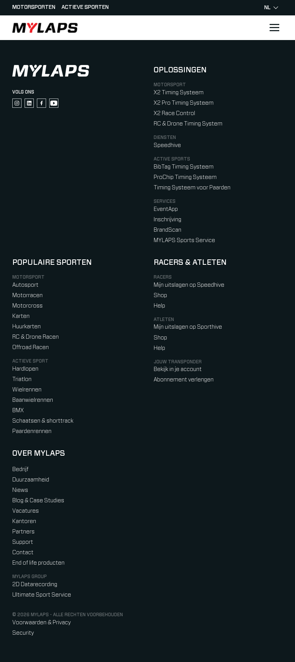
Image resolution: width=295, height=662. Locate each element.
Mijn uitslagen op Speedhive (189, 285)
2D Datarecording (34, 584)
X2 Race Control (174, 113)
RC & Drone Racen (35, 337)
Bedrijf (20, 469)
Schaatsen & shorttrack (42, 421)
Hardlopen (25, 369)
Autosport (25, 285)
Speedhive (167, 145)
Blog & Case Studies (38, 500)
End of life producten (38, 563)
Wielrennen (26, 390)
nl (267, 7)
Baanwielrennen (32, 400)
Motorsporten (33, 7)
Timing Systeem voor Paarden (192, 188)
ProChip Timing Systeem (185, 177)
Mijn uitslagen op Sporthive (188, 327)
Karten (21, 316)
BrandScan (167, 230)
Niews (20, 490)
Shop (160, 295)
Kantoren (24, 521)
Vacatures (25, 511)
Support (22, 542)
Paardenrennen (31, 431)
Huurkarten (26, 326)
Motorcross (27, 306)
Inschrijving (167, 219)
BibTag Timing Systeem (184, 167)
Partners (23, 532)
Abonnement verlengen (184, 380)
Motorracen (27, 295)
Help (159, 306)
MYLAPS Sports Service (184, 240)
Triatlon (21, 379)
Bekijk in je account (178, 369)
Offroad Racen (30, 347)
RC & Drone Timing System (188, 124)
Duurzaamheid (30, 480)
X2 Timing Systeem (179, 92)
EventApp (166, 209)
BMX (18, 410)
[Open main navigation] (274, 27)
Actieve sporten (85, 7)
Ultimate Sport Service (41, 595)
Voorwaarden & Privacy (41, 622)
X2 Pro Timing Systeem (184, 103)
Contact (22, 552)
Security (23, 633)
